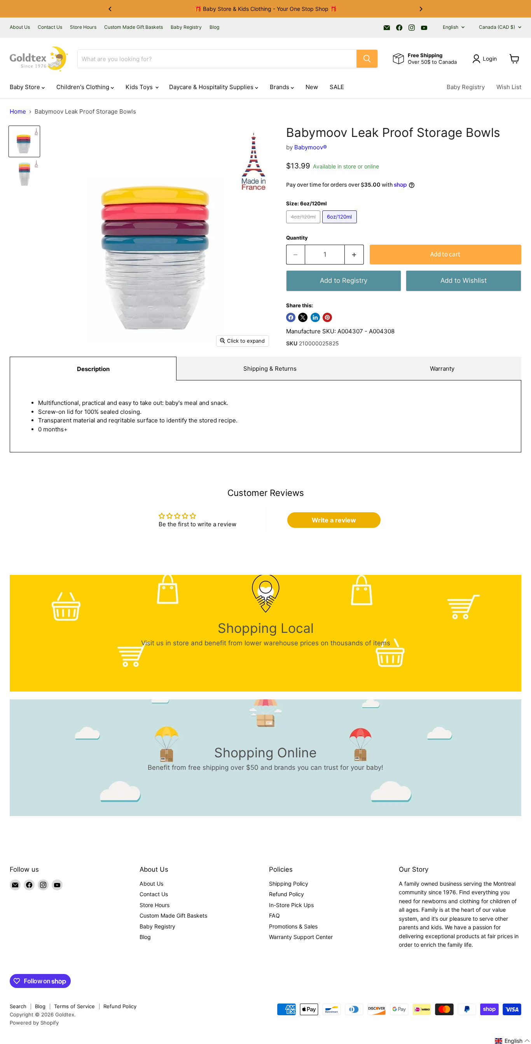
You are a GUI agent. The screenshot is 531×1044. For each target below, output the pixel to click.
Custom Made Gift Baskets (133, 27)
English (450, 27)
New (312, 87)
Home (18, 111)
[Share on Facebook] (290, 317)
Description (93, 369)
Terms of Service (74, 1006)
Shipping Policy (288, 883)
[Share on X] (302, 317)
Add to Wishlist (463, 280)
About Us (20, 27)
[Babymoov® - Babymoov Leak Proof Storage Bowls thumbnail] (24, 141)
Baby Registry (186, 27)
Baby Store (26, 87)
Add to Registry (343, 280)
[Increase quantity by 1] (354, 255)
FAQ (274, 915)
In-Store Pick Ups (291, 905)
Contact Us (50, 27)
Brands (280, 87)
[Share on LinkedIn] (315, 317)
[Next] (420, 9)
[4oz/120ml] (304, 225)
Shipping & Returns (270, 368)
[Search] (366, 59)
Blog (214, 27)
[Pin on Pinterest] (327, 317)
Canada (497, 27)
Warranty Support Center (301, 937)
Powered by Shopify (34, 1022)
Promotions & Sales (293, 926)
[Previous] (110, 9)
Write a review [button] (334, 520)
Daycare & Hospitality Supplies (212, 87)
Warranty (442, 368)
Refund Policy (286, 894)
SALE (337, 87)
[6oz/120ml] (340, 225)
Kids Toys (140, 87)
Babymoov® (310, 147)
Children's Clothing (83, 87)
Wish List (508, 87)
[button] (512, 1041)
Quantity (297, 238)
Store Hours (83, 27)
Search (18, 1006)
